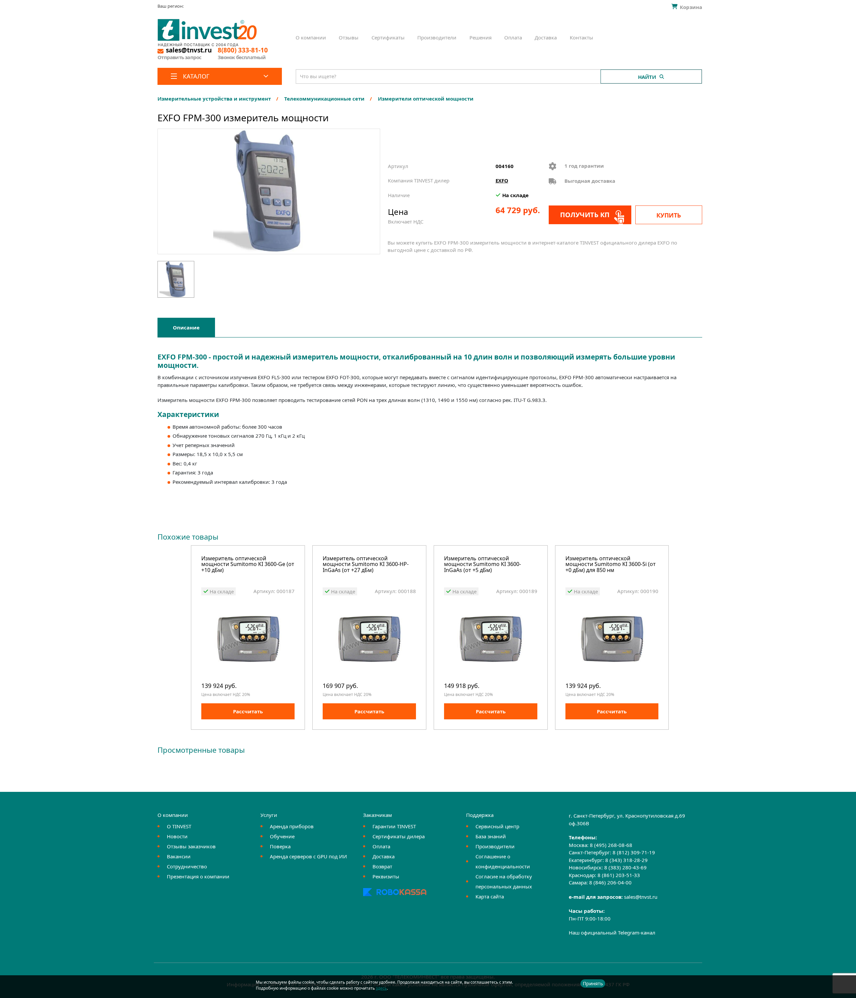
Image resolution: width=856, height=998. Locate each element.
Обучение (282, 836)
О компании (311, 37)
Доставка (546, 37)
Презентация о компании (198, 876)
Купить (668, 215)
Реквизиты (385, 876)
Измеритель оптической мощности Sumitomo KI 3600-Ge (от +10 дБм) (247, 565)
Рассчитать (248, 711)
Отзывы (348, 37)
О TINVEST (179, 826)
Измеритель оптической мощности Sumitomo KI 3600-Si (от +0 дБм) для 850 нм (610, 565)
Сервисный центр (497, 826)
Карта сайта (489, 896)
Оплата (513, 37)
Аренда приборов (292, 826)
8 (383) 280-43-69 (625, 867)
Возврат (382, 866)
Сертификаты (388, 37)
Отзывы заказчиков (191, 846)
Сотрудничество (187, 866)
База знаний (490, 836)
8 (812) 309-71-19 (634, 852)
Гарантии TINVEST (394, 826)
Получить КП (585, 214)
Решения (480, 37)
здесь (381, 988)
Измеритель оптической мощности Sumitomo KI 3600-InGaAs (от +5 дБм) (482, 565)
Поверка (280, 846)
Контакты (581, 37)
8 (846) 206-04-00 (610, 882)
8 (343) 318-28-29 (626, 860)
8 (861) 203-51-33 (619, 875)
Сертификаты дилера (398, 836)
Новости (177, 836)
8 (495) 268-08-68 (611, 845)
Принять (593, 983)
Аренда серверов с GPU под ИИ (308, 856)
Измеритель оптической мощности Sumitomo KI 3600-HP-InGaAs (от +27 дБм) (366, 565)
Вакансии (179, 856)
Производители (436, 37)
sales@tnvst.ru (640, 896)
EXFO (502, 180)
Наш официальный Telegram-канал (612, 932)
